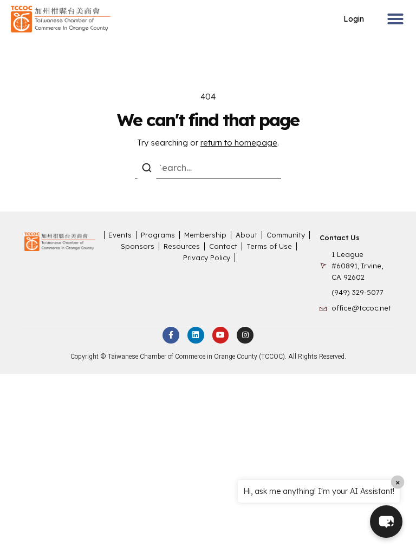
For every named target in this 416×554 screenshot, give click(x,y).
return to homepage (238, 142)
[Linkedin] (195, 335)
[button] (395, 19)
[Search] (147, 169)
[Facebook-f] (170, 335)
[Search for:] (208, 168)
